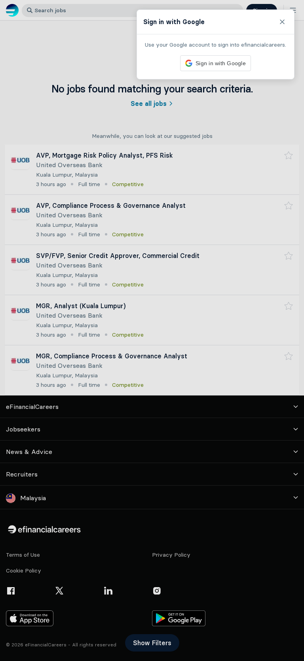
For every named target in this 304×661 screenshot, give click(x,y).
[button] (152, 330)
